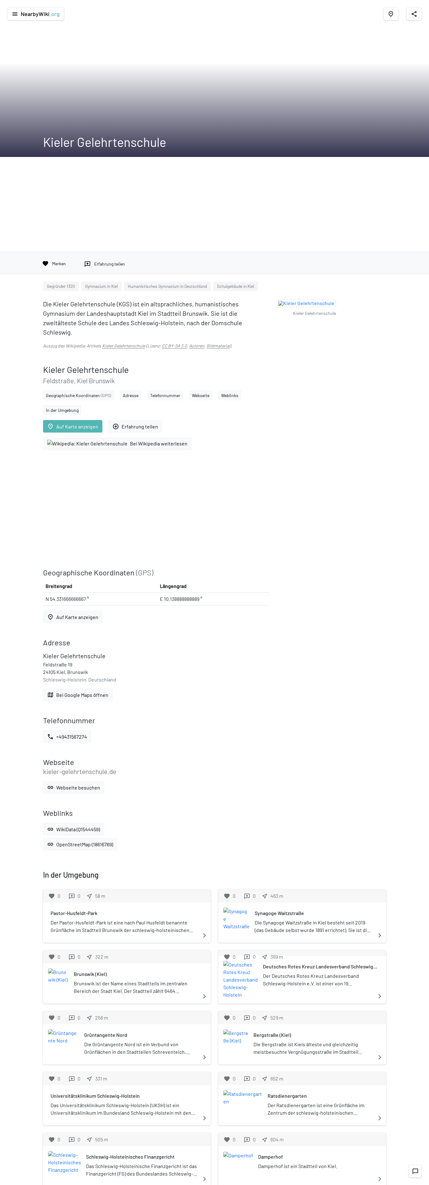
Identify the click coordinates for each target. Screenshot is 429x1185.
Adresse (130, 395)
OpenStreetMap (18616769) (80, 844)
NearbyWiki (36, 13)
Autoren (196, 345)
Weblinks (229, 395)
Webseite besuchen (73, 787)
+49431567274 (67, 736)
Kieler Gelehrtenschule (123, 345)
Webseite (200, 395)
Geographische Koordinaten (78, 395)
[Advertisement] (214, 204)
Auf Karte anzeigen (72, 426)
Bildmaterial (218, 345)
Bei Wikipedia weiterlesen (158, 443)
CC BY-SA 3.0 (174, 345)
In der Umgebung (62, 410)
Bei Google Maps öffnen (77, 695)
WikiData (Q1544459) (73, 829)
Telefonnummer (165, 395)
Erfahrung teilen (135, 426)
